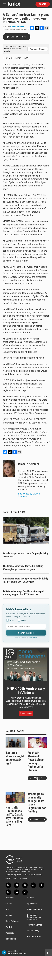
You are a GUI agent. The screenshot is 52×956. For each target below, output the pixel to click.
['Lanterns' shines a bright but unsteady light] (15, 742)
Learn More (26, 713)
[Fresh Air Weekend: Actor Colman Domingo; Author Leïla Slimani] (37, 742)
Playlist (9, 927)
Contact (9, 904)
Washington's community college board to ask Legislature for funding (37, 802)
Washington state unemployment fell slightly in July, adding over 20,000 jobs (25, 580)
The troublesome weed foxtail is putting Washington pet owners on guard (23, 568)
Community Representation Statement (34, 917)
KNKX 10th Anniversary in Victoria (26, 690)
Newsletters (11, 939)
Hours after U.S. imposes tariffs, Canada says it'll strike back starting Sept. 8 (15, 816)
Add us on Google (37, 49)
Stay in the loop (26, 633)
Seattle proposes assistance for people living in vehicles (25, 555)
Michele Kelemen (17, 27)
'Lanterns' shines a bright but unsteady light (15, 758)
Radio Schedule (12, 921)
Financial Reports (34, 909)
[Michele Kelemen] (9, 468)
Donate (42, 4)
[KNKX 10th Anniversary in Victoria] (26, 665)
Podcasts (10, 933)
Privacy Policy (33, 637)
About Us (10, 898)
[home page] (14, 5)
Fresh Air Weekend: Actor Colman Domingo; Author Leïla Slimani (36, 761)
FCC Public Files (34, 937)
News (23, 620)
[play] (4, 952)
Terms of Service (34, 925)
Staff (8, 909)
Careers (30, 898)
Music (12, 620)
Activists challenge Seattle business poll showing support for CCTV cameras (23, 593)
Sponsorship (32, 904)
